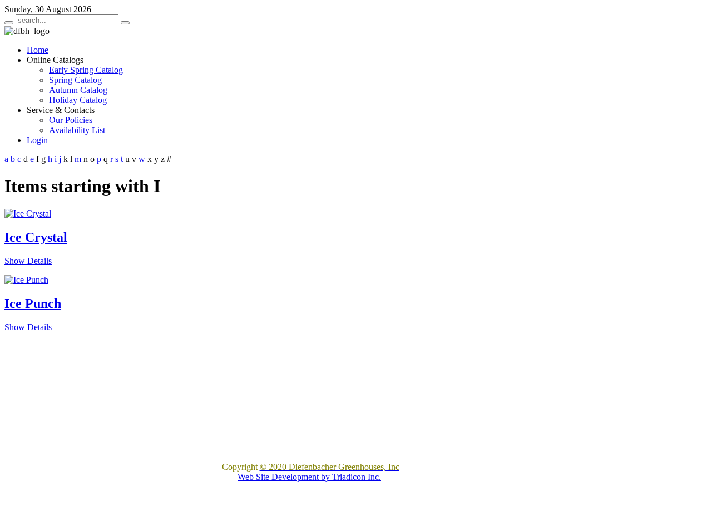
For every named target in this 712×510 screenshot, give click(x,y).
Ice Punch (32, 303)
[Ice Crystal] (27, 213)
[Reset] (125, 22)
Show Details (28, 261)
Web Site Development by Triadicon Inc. (309, 477)
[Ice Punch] (26, 280)
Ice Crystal (35, 237)
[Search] (8, 22)
